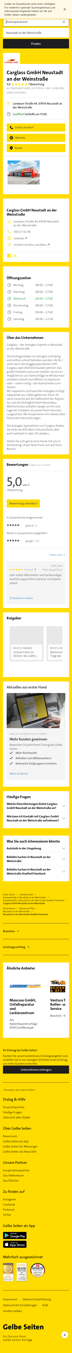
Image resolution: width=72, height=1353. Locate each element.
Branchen (9, 931)
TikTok (7, 1215)
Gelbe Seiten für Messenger (20, 1146)
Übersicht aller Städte (16, 1117)
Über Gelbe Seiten (17, 1128)
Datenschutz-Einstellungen (20, 1305)
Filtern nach (56, 555)
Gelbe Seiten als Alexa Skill (19, 1152)
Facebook (9, 1204)
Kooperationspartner (16, 1170)
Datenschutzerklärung (37, 1299)
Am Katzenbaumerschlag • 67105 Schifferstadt (24, 1014)
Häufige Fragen (12, 1112)
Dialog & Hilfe (14, 1099)
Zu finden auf (14, 1191)
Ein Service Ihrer (17, 1338)
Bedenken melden (23, 598)
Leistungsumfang (14, 947)
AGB (45, 1305)
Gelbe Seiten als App (16, 1141)
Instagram (9, 1199)
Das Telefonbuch (13, 1175)
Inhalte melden (12, 1311)
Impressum (10, 1299)
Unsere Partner (15, 1162)
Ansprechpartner (14, 1107)
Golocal (28, 569)
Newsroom (10, 1136)
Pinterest (9, 1210)
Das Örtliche (10, 1181)
